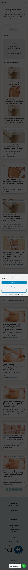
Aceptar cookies (14, 282)
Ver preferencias (14, 291)
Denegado (14, 286)
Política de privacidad (18, 294)
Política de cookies (9, 294)
